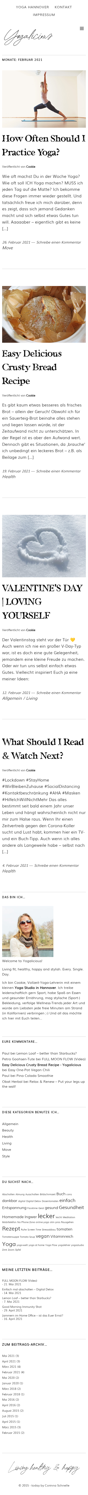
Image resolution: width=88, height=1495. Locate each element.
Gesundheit (71, 1206)
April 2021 (9, 1361)
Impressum (44, 14)
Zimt (4, 1249)
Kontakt (63, 6)
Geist (41, 1208)
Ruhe (24, 1229)
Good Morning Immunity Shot (22, 1307)
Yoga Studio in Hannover (35, 987)
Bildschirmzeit (48, 1194)
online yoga (42, 1222)
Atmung (20, 1194)
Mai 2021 (8, 1356)
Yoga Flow (51, 1245)
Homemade (13, 1216)
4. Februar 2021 (15, 865)
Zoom (11, 1249)
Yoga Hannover (32, 6)
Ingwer (31, 1216)
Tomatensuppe (10, 1236)
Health (8, 476)
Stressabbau (49, 1229)
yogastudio (77, 1245)
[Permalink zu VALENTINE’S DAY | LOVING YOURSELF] (44, 576)
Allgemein (12, 698)
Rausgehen (67, 1222)
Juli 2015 (8, 1416)
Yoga (9, 1243)
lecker (46, 1215)
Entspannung (14, 1207)
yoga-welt (22, 1245)
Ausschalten (32, 1194)
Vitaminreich (61, 1236)
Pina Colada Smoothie (34, 1075)
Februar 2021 (11, 1372)
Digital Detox (33, 1201)
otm (52, 1222)
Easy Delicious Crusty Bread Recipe (32, 368)
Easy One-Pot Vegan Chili (29, 1069)
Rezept (11, 1228)
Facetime (32, 1208)
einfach (67, 1199)
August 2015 (10, 1411)
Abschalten (8, 1194)
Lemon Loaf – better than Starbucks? (46, 1053)
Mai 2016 (8, 1399)
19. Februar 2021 (16, 470)
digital (21, 1201)
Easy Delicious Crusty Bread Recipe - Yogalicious (41, 1064)
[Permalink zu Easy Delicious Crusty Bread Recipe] (44, 341)
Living (31, 698)
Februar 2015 (11, 1433)
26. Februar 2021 (16, 242)
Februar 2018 (11, 1394)
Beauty (8, 1130)
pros (57, 1222)
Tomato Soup (27, 1236)
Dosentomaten (50, 1201)
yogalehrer (64, 1245)
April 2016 (9, 1405)
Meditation (69, 1217)
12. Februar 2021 (16, 692)
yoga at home (36, 1245)
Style (6, 1156)
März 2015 (9, 1427)
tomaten (64, 1229)
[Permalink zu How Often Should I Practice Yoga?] (44, 126)
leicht (59, 1217)
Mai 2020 (8, 1378)
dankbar (9, 1200)
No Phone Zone (26, 1222)
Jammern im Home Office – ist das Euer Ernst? (32, 1315)
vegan (43, 1235)
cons (69, 1194)
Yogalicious (28, 36)
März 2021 (9, 1367)
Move (7, 247)
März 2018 (9, 1389)
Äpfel (18, 1249)
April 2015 (9, 1422)
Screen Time (34, 1229)
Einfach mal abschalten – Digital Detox (28, 1289)
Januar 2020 (10, 1383)
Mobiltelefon (9, 1222)
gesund (51, 1207)
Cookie (30, 166)
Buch (61, 1193)
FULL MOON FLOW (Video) (64, 1058)
